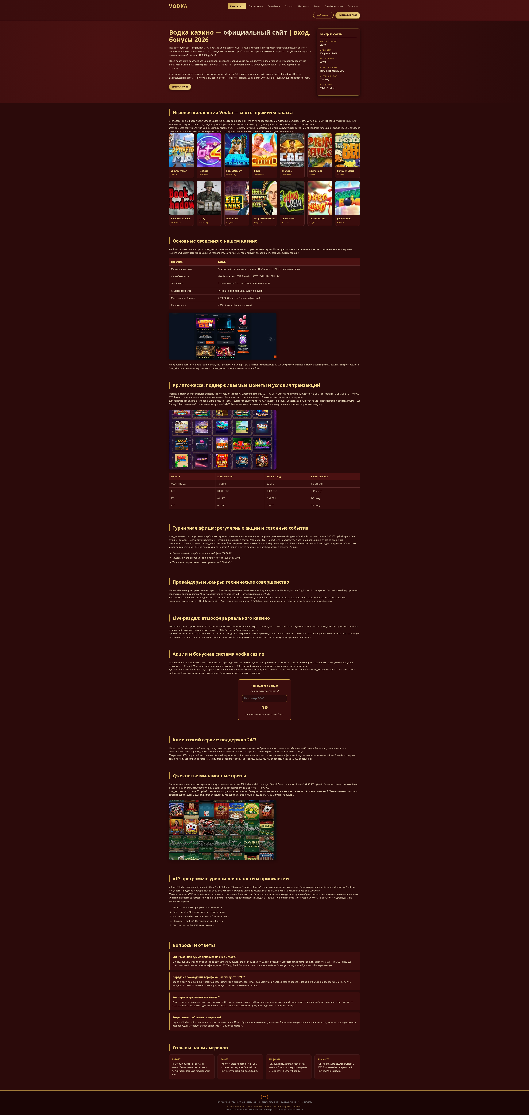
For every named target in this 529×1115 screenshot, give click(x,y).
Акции (317, 6)
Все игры (289, 6)
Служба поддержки (334, 6)
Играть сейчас (180, 86)
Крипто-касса (237, 6)
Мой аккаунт (323, 15)
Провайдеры (274, 6)
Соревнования (256, 6)
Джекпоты (353, 6)
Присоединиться (347, 15)
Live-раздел (303, 6)
